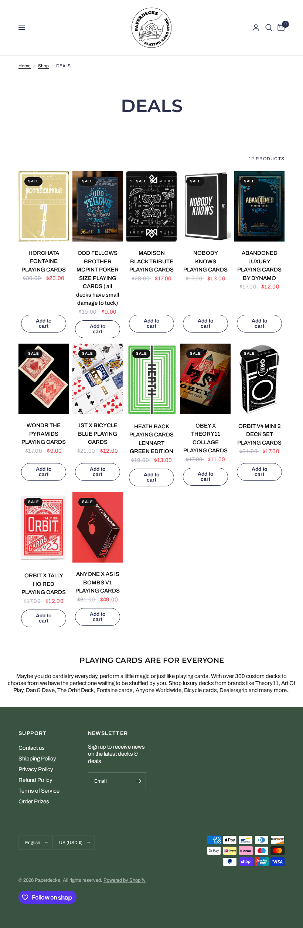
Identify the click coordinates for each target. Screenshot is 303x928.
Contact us (31, 748)
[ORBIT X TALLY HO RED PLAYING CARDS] (43, 528)
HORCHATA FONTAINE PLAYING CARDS (43, 261)
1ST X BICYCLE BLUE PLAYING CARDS (98, 433)
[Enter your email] (138, 781)
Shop (43, 65)
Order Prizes (33, 801)
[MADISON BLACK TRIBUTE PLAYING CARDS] (151, 206)
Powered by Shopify (124, 880)
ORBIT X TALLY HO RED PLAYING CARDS (43, 584)
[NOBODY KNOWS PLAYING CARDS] (205, 206)
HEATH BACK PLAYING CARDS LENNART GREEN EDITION (151, 439)
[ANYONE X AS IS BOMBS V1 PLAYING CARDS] (97, 527)
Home (24, 65)
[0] (280, 27)
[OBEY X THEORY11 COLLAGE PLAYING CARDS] (205, 379)
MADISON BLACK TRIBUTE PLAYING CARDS (151, 261)
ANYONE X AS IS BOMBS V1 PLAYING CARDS (97, 582)
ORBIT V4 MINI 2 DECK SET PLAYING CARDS (259, 434)
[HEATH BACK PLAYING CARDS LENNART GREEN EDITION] (151, 379)
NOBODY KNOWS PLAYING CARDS (205, 261)
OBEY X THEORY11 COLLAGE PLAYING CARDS (205, 438)
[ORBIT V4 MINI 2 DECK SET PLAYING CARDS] (259, 379)
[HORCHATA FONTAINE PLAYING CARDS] (43, 206)
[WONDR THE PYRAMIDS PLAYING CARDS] (43, 379)
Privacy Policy (35, 769)
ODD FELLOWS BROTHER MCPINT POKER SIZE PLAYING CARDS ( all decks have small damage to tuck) (97, 278)
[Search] (269, 27)
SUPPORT (32, 733)
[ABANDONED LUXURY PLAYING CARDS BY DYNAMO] (259, 206)
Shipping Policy (37, 759)
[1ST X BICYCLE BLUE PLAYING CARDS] (97, 379)
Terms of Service (38, 791)
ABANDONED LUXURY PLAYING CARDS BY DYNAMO (259, 265)
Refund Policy (35, 780)
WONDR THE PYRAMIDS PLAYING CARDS (43, 433)
